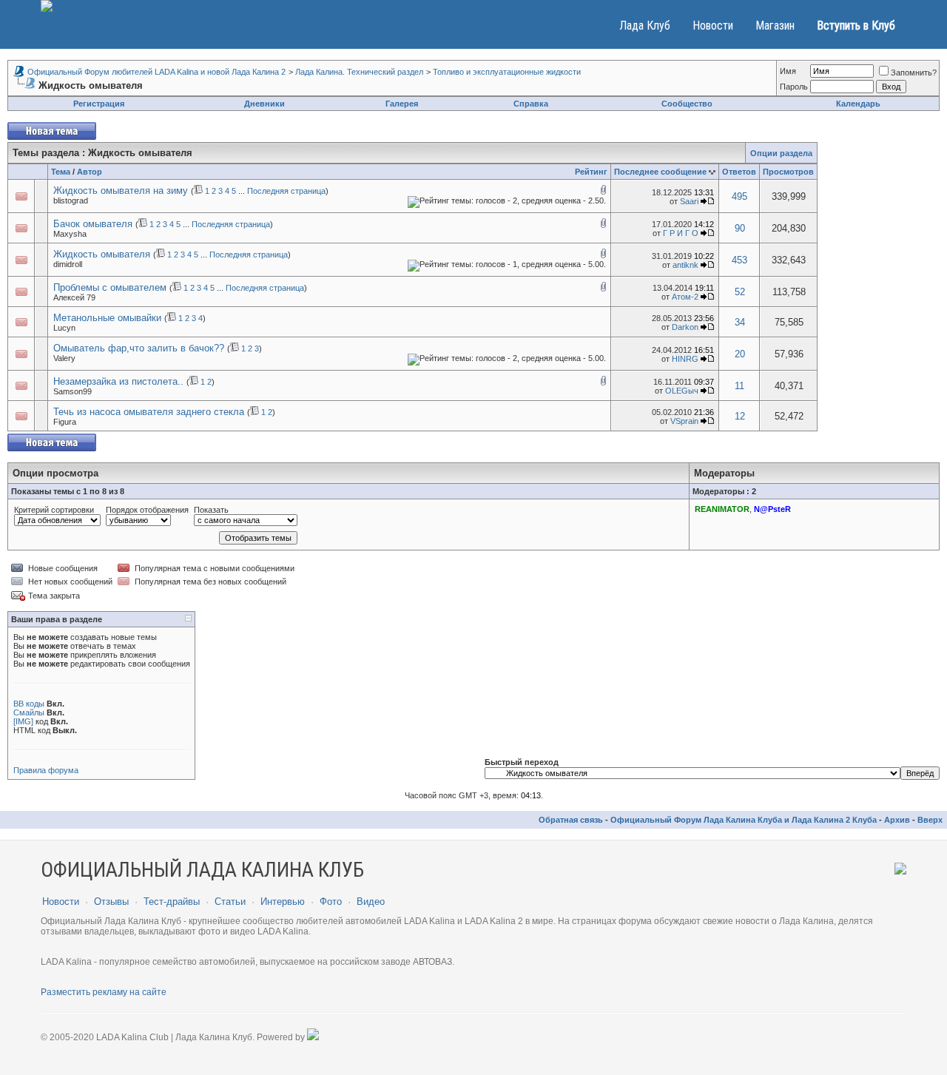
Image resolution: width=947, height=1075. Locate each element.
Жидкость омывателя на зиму (120, 190)
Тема (60, 171)
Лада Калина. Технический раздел (359, 71)
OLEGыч (681, 390)
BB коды (28, 703)
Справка (530, 103)
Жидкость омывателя (101, 254)
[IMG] (23, 721)
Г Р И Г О (680, 233)
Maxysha (70, 233)
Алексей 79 (74, 297)
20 (740, 354)
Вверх (930, 819)
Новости (712, 25)
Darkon (685, 327)
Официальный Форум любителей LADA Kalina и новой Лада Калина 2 (156, 71)
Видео (371, 901)
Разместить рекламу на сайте (103, 992)
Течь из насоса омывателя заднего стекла (148, 411)
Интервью (282, 901)
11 (739, 385)
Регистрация (98, 103)
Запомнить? (914, 72)
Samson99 (72, 391)
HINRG (685, 358)
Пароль (794, 86)
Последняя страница (286, 190)
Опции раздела (781, 153)
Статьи (230, 901)
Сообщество (686, 103)
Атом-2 (685, 296)
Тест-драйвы (172, 901)
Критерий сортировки (54, 509)
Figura (64, 421)
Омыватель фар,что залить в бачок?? (138, 348)
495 (739, 196)
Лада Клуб (644, 25)
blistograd (70, 200)
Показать (211, 509)
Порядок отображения (147, 509)
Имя (788, 71)
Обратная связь (571, 819)
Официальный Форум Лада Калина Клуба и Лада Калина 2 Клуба (743, 819)
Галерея (401, 103)
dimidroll (67, 264)
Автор (89, 171)
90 (740, 228)
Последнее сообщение (660, 171)
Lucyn (64, 327)
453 (739, 260)
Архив (897, 819)
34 (740, 322)
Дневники (264, 103)
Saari (689, 201)
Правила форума (45, 770)
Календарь (858, 103)
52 (740, 291)
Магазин (775, 25)
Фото (331, 901)
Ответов (739, 171)
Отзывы (111, 901)
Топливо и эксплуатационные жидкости (507, 71)
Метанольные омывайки (107, 317)
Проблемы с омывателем (109, 287)
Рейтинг (591, 171)
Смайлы (28, 712)
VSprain (684, 421)
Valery (64, 358)
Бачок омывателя (92, 223)
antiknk (685, 264)
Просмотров (788, 171)
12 (740, 416)
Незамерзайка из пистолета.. (118, 381)
